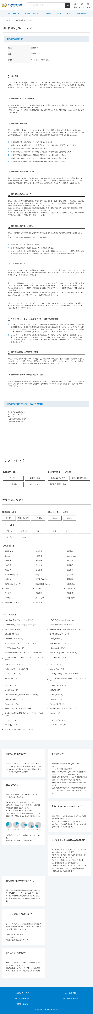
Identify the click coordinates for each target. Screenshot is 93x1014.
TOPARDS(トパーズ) (58, 725)
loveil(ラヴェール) (11, 690)
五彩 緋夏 (39, 561)
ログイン (81, 7)
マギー (38, 588)
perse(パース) (55, 713)
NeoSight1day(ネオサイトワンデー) (18, 708)
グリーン (69, 531)
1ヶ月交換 (13, 484)
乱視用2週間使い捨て (79, 478)
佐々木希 (38, 565)
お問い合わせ (22, 1004)
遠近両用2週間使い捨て (58, 484)
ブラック (24, 531)
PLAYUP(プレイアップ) (58, 720)
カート (88, 7)
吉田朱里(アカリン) (12, 602)
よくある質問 (70, 993)
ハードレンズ (35, 484)
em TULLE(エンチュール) (14, 648)
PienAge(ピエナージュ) (13, 720)
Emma (7, 556)
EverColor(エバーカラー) (59, 657)
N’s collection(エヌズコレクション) (63, 708)
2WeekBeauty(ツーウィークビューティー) (21, 625)
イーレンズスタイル (7, 20)
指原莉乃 (70, 565)
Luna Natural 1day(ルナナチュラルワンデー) (21, 694)
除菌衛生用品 (82, 13)
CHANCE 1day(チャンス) (59, 634)
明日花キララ (10, 551)
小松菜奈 (70, 561)
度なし (69, 518)
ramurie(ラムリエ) (11, 725)
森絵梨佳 (8, 598)
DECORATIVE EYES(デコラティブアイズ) (21, 643)
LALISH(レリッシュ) (12, 685)
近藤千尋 (8, 565)
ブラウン (9, 531)
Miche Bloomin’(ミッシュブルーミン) (18, 699)
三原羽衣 (38, 593)
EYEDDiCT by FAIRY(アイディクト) (63, 653)
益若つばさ (71, 588)
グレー (39, 531)
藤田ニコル (71, 584)
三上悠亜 (8, 593)
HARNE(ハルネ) (11, 678)
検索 (67, 5)
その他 (24, 537)
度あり (55, 518)
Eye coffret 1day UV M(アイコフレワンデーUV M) (23, 653)
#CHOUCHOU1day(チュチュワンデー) (19, 729)
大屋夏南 (38, 556)
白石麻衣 (38, 570)
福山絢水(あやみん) (42, 584)
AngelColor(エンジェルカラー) (61, 625)
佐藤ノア (8, 570)
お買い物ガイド (22, 993)
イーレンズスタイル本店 (15, 5)
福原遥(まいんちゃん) (13, 584)
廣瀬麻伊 (70, 579)
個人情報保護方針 (22, 998)
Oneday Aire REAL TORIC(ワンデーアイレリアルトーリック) (25, 714)
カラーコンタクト (31, 13)
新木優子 (38, 551)
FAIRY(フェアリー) (57, 664)
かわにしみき (72, 556)
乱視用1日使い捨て (58, 478)
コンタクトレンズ (12, 13)
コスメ (58, 13)
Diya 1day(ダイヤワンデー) (60, 643)
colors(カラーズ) (56, 639)
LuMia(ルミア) (55, 690)
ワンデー (13, 478)
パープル (9, 537)
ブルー (83, 531)
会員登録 (74, 7)
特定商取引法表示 (70, 998)
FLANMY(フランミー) (13, 674)
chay (37, 574)
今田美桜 (70, 551)
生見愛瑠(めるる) (42, 579)
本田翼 (7, 588)
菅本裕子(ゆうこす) (12, 574)
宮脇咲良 (70, 593)
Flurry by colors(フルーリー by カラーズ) (65, 674)
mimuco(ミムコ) (56, 699)
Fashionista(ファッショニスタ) (16, 669)
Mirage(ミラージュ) (12, 704)
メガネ (69, 13)
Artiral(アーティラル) (12, 629)
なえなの (70, 574)
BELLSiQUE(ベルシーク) (14, 634)
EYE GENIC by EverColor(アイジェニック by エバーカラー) (24, 658)
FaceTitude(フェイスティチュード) (18, 664)
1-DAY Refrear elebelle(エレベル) (62, 620)
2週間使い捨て (35, 478)
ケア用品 (47, 13)
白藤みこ (70, 570)
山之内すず (71, 598)
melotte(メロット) (56, 694)
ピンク (54, 531)
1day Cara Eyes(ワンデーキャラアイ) (19, 620)
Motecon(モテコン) (57, 704)
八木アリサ (39, 598)
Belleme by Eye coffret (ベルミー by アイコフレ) (68, 629)
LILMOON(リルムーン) (58, 685)
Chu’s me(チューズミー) (14, 639)
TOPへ (85, 1006)
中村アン (8, 579)
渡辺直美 (38, 602)
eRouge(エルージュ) (57, 648)
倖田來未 (8, 561)
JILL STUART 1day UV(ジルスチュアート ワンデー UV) (69, 679)
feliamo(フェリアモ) (57, 669)
